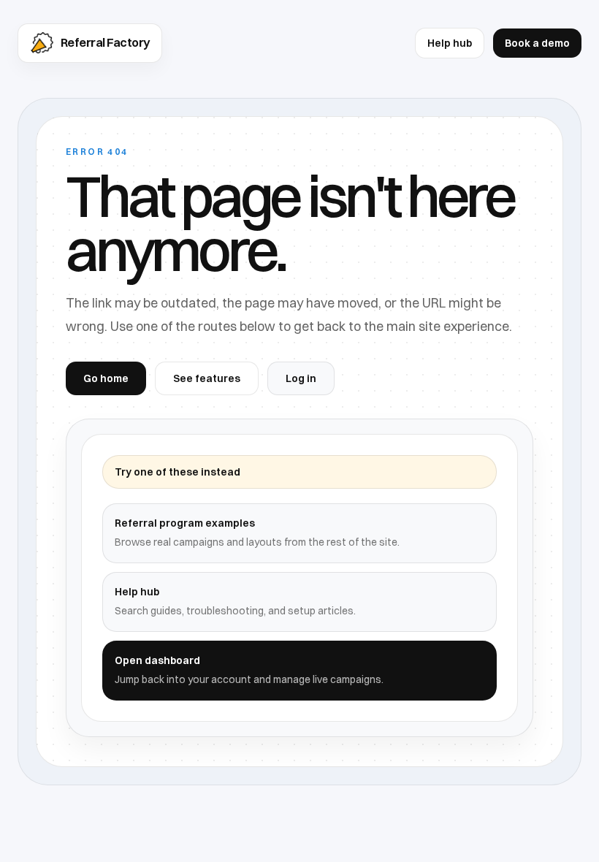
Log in (301, 378)
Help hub (449, 43)
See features (206, 378)
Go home (106, 378)
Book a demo (537, 43)
